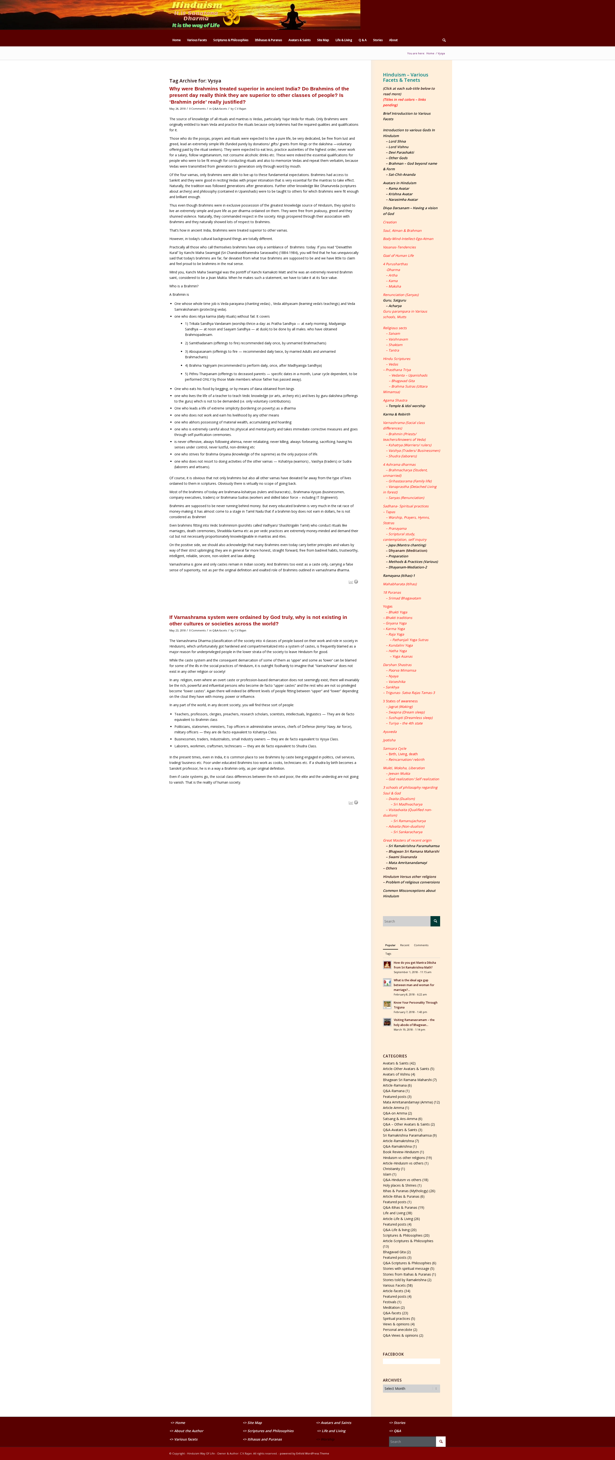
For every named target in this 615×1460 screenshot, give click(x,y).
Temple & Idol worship (406, 405)
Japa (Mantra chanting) (407, 545)
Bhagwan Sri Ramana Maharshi (407, 1079)
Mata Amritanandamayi (407, 862)
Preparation (398, 556)
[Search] (442, 40)
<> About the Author (186, 1431)
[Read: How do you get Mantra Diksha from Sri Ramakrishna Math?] (387, 965)
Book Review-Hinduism (401, 1152)
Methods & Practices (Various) (413, 561)
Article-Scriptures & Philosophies (408, 1241)
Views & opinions (396, 1324)
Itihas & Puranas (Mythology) (405, 1191)
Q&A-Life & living (396, 1229)
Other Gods (397, 158)
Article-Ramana (395, 1085)
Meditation (391, 1307)
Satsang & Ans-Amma (400, 1118)
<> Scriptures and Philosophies (268, 1431)
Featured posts (394, 1096)
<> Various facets (183, 1439)
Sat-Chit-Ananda (401, 174)
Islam (387, 1174)
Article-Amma (393, 1107)
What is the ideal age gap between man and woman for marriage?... (414, 985)
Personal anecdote (397, 1329)
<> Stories (397, 1422)
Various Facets (394, 1285)
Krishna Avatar (400, 194)
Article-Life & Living (398, 1218)
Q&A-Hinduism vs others (402, 1179)
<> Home (177, 1422)
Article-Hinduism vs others (403, 1163)
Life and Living (394, 1213)
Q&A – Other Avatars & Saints (406, 1124)
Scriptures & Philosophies (403, 1235)
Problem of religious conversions (413, 882)
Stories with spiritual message (406, 1268)
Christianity (391, 1168)
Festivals (389, 1302)
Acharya (394, 305)
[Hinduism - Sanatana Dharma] (205, 17)
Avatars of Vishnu (396, 1074)
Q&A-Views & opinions (400, 1335)
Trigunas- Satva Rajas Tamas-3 (410, 692)
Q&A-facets (219, 108)
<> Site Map (253, 1422)
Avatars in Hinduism (399, 183)
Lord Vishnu (398, 147)
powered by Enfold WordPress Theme (304, 1453)
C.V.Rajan (240, 108)
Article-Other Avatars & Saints (406, 1068)
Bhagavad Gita (394, 1252)
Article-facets (393, 1291)
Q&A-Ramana (394, 1091)
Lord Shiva (397, 141)
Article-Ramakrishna (398, 1141)
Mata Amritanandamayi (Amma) (408, 1102)
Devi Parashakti (401, 152)
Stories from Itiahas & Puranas (407, 1274)
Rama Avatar (398, 188)
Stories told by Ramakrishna (404, 1280)
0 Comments (197, 108)
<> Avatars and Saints (333, 1422)
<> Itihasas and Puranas (262, 1439)
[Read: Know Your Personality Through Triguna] (387, 1005)
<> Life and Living (331, 1431)
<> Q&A (395, 1431)
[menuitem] (176, 40)
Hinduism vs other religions (404, 1157)
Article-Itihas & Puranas (401, 1196)
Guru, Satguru (394, 300)
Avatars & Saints (396, 1063)
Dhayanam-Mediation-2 (407, 567)
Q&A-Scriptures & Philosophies (407, 1263)
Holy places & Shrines (400, 1185)
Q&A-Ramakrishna (397, 1146)
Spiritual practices (396, 1318)
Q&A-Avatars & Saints (400, 1129)
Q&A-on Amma (395, 1113)
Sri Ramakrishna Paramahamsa (413, 845)
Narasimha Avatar (403, 199)
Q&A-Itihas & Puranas (400, 1207)
